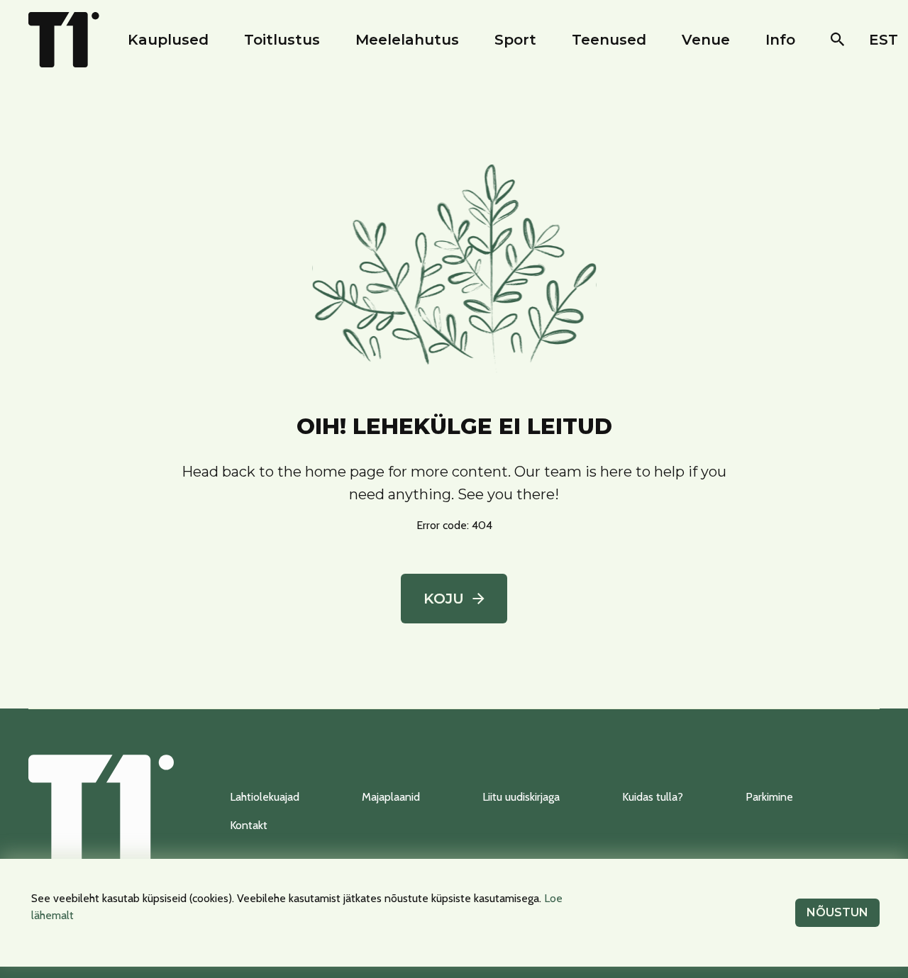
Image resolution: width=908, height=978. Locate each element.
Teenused (609, 39)
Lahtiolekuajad (264, 797)
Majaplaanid (391, 797)
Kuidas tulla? (652, 797)
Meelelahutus (407, 39)
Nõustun (837, 912)
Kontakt (248, 825)
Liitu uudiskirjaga (521, 797)
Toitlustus (282, 39)
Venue (706, 39)
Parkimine (769, 797)
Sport (515, 39)
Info (780, 39)
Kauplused (168, 39)
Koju (443, 598)
